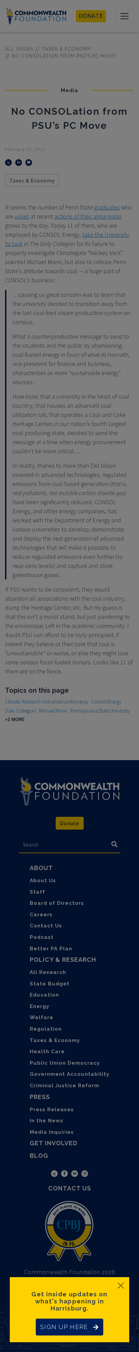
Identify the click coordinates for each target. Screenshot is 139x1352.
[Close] (121, 1285)
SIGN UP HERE (64, 1326)
